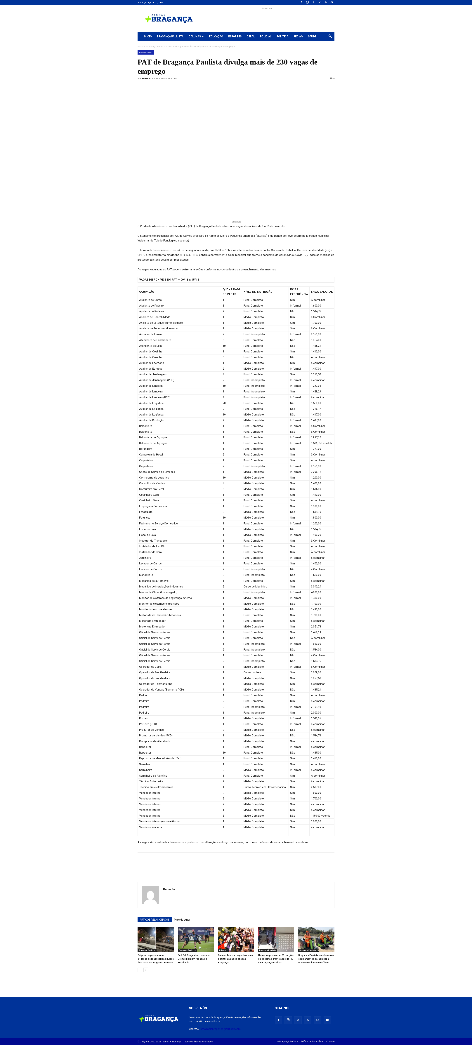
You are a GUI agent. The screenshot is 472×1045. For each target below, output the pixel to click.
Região (298, 36)
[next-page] (145, 970)
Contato (330, 1041)
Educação (216, 36)
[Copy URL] (141, 87)
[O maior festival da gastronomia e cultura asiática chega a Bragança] (236, 939)
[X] (319, 2)
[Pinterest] (166, 87)
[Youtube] (331, 2)
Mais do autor (182, 919)
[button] (330, 36)
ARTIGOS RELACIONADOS (155, 919)
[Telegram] (192, 87)
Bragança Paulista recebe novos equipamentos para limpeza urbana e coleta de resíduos (316, 959)
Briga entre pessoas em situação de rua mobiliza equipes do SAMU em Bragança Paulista (156, 959)
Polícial (265, 36)
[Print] (183, 87)
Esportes (235, 36)
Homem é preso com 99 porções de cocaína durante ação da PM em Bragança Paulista (276, 959)
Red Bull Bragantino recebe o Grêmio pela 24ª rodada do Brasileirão (193, 959)
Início (148, 36)
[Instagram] (307, 2)
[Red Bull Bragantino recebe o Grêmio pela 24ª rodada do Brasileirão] (196, 939)
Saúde (312, 36)
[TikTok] (313, 2)
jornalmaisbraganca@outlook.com (220, 1028)
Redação (146, 78)
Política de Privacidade (312, 1041)
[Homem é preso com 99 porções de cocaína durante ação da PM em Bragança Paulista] (276, 939)
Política (282, 36)
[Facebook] (301, 2)
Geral (251, 36)
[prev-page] (140, 970)
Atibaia (222, 950)
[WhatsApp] (325, 2)
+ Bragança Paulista (287, 1041)
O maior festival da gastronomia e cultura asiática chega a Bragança (235, 959)
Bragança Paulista (170, 36)
